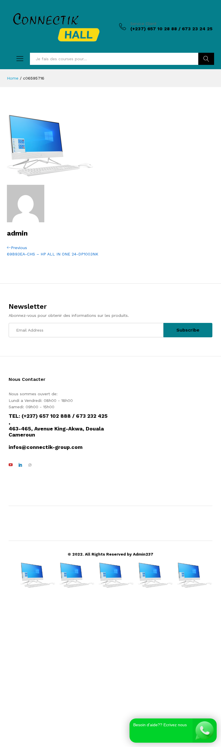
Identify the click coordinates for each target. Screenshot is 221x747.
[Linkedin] (20, 465)
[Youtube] (11, 465)
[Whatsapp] (30, 465)
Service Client (143, 23)
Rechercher (206, 59)
